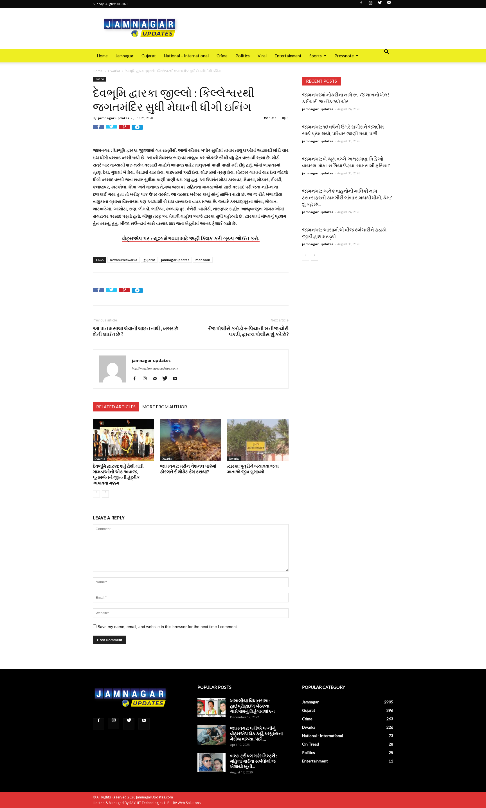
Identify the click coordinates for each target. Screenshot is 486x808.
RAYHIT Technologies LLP (149, 802)
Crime (222, 55)
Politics (242, 55)
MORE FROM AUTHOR (164, 406)
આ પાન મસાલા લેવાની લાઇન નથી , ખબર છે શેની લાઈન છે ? (135, 331)
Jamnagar (125, 55)
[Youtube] (389, 4)
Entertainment (288, 55)
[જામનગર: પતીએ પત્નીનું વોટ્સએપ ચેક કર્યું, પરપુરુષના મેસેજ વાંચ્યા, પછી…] (211, 735)
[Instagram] (370, 4)
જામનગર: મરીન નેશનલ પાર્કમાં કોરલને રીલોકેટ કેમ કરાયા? (188, 468)
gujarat (149, 260)
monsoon (202, 260)
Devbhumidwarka (123, 260)
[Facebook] (361, 4)
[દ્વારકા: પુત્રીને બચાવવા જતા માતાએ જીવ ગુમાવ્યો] (258, 440)
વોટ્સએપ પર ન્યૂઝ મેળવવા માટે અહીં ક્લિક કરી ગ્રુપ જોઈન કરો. (191, 238)
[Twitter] (379, 4)
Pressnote (344, 55)
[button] (386, 52)
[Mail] (156, 378)
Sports (315, 55)
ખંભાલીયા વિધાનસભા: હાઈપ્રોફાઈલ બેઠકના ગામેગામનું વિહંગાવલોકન (252, 706)
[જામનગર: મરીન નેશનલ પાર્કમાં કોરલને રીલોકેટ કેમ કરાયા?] (190, 440)
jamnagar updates (113, 118)
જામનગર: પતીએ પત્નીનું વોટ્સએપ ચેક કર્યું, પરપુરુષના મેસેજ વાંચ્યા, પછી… (256, 733)
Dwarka (114, 71)
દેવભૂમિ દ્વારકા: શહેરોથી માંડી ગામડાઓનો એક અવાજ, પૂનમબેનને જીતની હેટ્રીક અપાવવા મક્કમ (118, 474)
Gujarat (148, 55)
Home (102, 55)
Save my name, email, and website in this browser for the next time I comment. (168, 626)
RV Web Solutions (187, 802)
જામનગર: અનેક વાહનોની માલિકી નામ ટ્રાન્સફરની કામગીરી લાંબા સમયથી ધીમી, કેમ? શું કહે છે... (347, 197)
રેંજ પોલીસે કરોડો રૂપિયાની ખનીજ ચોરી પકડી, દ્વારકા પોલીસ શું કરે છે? (248, 331)
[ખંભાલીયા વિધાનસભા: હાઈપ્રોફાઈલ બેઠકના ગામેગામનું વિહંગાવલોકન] (211, 707)
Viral (262, 55)
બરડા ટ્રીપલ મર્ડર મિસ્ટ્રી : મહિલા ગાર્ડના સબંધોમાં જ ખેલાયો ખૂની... (253, 761)
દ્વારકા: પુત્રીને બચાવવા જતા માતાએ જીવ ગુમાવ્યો (253, 468)
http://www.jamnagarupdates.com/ (155, 368)
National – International (186, 55)
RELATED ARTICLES (116, 406)
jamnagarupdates (175, 260)
